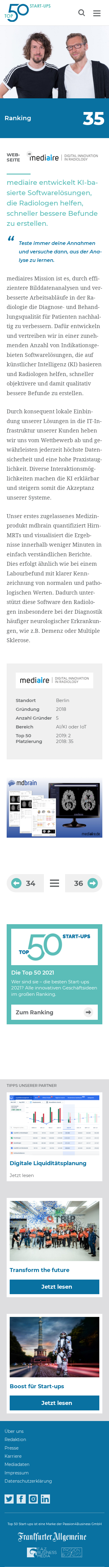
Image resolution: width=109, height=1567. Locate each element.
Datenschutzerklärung (28, 1481)
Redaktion (15, 1439)
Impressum (17, 1473)
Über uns (14, 1431)
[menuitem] (14, 1431)
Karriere (13, 1456)
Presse (11, 1448)
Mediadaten (17, 1464)
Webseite (13, 157)
